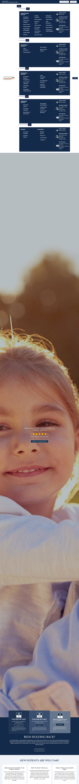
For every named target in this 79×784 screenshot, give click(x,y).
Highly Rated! (62, 13)
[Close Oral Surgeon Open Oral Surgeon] (27, 40)
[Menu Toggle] (19, 6)
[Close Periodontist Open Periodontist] (27, 68)
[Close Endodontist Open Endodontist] (27, 96)
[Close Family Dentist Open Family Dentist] (28, 8)
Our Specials (62, 25)
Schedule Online (63, 17)
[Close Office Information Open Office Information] (29, 124)
